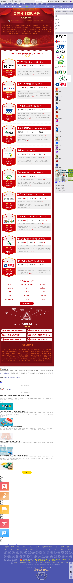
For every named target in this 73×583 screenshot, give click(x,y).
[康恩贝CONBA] (61, 51)
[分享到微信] (0, 366)
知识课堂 (18, 4)
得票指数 (22, 65)
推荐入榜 (70, 559)
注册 (62, 1)
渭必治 (10, 284)
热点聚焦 (59, 8)
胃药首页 (5, 4)
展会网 (45, 562)
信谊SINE (10, 288)
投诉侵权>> (8, 373)
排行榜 (10, 368)
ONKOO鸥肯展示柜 (23, 562)
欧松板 (56, 547)
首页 (56, 8)
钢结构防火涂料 (45, 546)
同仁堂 (27, 288)
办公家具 (12, 546)
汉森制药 (26, 295)
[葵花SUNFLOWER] (61, 72)
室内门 (31, 546)
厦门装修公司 (7, 546)
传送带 (6, 547)
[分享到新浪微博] (3, 366)
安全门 (12, 547)
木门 (43, 549)
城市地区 (53, 559)
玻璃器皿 (43, 547)
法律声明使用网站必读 (45, 567)
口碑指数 (32, 65)
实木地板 (68, 546)
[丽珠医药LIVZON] (61, 84)
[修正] (61, 41)
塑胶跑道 (31, 549)
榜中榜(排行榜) (30, 562)
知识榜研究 (46, 559)
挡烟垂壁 (37, 546)
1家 (43, 69)
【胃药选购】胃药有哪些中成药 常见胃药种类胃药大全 (14, 411)
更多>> (33, 74)
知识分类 (56, 1)
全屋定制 (25, 549)
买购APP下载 (44, 560)
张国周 (43, 299)
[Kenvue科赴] (61, 36)
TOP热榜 (16, 368)
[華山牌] (63, 78)
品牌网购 (24, 4)
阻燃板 (62, 547)
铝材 (55, 549)
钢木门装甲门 (50, 547)
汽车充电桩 (69, 549)
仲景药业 (26, 292)
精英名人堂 (31, 4)
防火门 (37, 549)
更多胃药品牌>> (27, 303)
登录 (59, 1)
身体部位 (4, 445)
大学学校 (57, 562)
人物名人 (62, 562)
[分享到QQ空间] (1, 366)
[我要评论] (6, 366)
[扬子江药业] (61, 67)
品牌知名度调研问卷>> (20, 1)
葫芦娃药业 (43, 284)
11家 (44, 113)
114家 (42, 91)
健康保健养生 (63, 8)
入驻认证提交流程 (64, 559)
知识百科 (48, 562)
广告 (56, 182)
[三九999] (61, 46)
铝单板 (24, 547)
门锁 (11, 549)
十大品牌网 (35, 562)
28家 (44, 179)
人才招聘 (49, 560)
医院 (2, 416)
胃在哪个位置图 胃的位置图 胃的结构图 (10, 441)
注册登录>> (18, 377)
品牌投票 (12, 4)
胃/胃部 (38, 4)
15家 (45, 135)
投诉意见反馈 (25, 560)
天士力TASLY (10, 292)
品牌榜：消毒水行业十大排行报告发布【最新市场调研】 (41, 339)
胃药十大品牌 (44, 4)
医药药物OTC (68, 8)
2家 (43, 157)
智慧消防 (62, 546)
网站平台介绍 (54, 560)
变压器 (62, 549)
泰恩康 (43, 292)
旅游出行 (53, 562)
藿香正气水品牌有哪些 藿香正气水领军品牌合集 (41, 330)
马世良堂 (26, 299)
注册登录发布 (58, 559)
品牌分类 (52, 1)
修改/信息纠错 (30, 560)
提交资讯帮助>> (13, 377)
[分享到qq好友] (4, 366)
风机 (24, 546)
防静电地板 (50, 546)
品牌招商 (40, 562)
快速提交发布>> (7, 377)
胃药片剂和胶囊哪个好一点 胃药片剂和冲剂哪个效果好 (14, 455)
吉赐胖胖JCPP (16, 562)
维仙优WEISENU (10, 299)
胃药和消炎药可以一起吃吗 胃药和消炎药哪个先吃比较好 (14, 395)
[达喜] (61, 56)
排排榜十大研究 (40, 559)
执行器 (56, 546)
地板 (18, 546)
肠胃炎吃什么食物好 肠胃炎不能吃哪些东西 (11, 426)
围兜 (49, 549)
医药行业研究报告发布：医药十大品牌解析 (15, 339)
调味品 (37, 547)
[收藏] (5, 366)
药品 (2, 401)
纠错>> (5, 373)
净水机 (31, 547)
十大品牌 (7, 368)
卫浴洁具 (18, 549)
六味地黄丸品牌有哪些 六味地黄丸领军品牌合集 (15, 335)
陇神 (10, 295)
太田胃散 (43, 295)
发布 (64, 1)
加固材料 (18, 547)
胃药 (4, 368)
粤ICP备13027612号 (37, 567)
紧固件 (68, 547)
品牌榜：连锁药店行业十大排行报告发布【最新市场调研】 (41, 335)
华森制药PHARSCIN (27, 284)
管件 (5, 549)
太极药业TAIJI (43, 288)
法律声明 (39, 560)
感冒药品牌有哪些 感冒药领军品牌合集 (15, 330)
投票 (13, 368)
